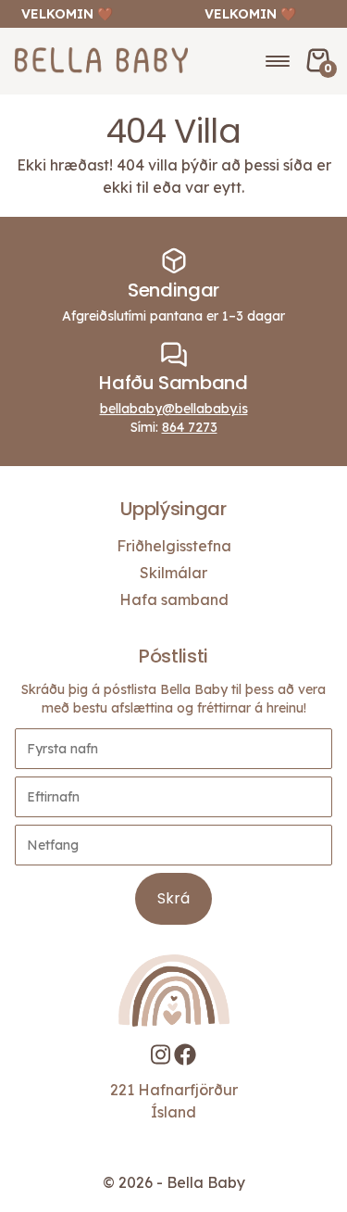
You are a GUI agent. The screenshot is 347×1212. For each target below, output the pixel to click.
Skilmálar (173, 572)
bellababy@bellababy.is (174, 408)
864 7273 (189, 427)
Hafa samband (174, 599)
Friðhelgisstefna (174, 546)
